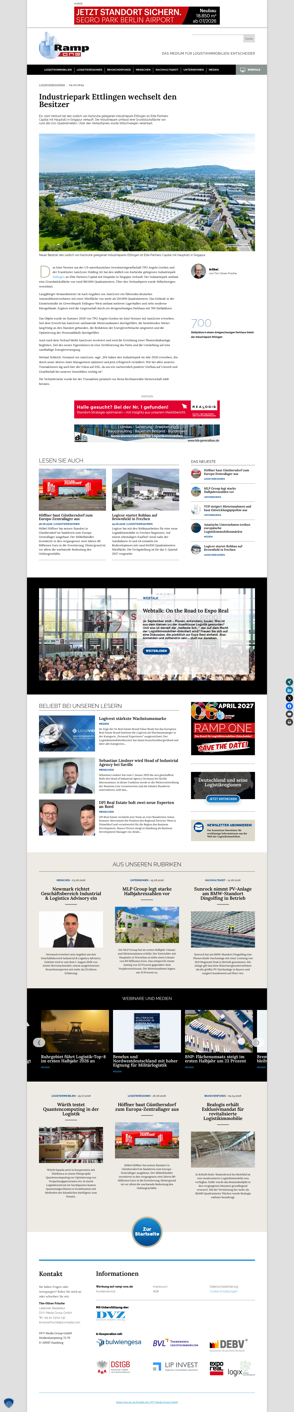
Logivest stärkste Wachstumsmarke (132, 718)
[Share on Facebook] (289, 706)
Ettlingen (59, 277)
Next (254, 1042)
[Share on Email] (289, 714)
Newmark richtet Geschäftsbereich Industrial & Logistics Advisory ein (71, 893)
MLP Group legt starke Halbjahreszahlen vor (220, 490)
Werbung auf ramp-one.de (114, 1286)
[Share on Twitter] (289, 698)
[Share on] (289, 730)
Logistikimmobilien (58, 69)
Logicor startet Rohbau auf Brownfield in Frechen (134, 517)
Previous (35, 1042)
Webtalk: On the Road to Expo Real (186, 610)
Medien (214, 69)
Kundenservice (105, 1291)
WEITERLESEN (156, 651)
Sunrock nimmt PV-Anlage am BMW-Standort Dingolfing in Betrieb (223, 893)
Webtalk (150, 598)
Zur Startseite (147, 1231)
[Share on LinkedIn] (289, 690)
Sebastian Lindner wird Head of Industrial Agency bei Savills (138, 762)
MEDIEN (164, 998)
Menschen (143, 69)
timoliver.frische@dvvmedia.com (59, 1322)
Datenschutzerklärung (224, 1286)
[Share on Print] (289, 722)
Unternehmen (193, 69)
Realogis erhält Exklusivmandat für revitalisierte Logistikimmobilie (223, 1111)
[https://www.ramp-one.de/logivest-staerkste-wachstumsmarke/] (67, 734)
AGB (156, 1291)
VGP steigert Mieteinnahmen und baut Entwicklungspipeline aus (227, 508)
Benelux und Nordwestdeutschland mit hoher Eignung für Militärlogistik (145, 1061)
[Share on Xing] (289, 682)
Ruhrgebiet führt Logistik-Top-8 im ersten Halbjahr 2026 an (73, 1059)
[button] (9, 1403)
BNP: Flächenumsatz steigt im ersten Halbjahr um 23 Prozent (215, 1059)
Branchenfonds (119, 69)
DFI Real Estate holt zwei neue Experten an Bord (136, 804)
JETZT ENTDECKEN (223, 799)
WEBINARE (133, 998)
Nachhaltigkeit (167, 69)
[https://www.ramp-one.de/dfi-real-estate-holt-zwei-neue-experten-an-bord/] (67, 818)
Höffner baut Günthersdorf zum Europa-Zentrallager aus (66, 517)
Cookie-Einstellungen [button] (223, 1291)
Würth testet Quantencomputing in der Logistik (71, 1109)
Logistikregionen (89, 69)
